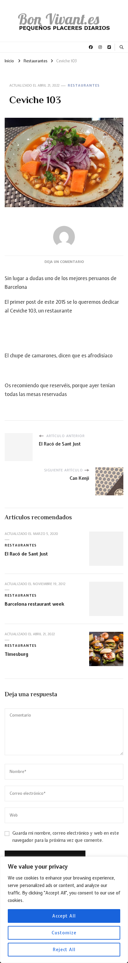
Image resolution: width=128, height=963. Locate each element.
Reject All (64, 949)
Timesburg (16, 654)
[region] (64, 909)
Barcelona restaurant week (34, 604)
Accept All (64, 916)
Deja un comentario (64, 262)
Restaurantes (84, 85)
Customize (64, 933)
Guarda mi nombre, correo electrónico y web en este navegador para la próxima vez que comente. (65, 836)
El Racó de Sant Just (26, 554)
